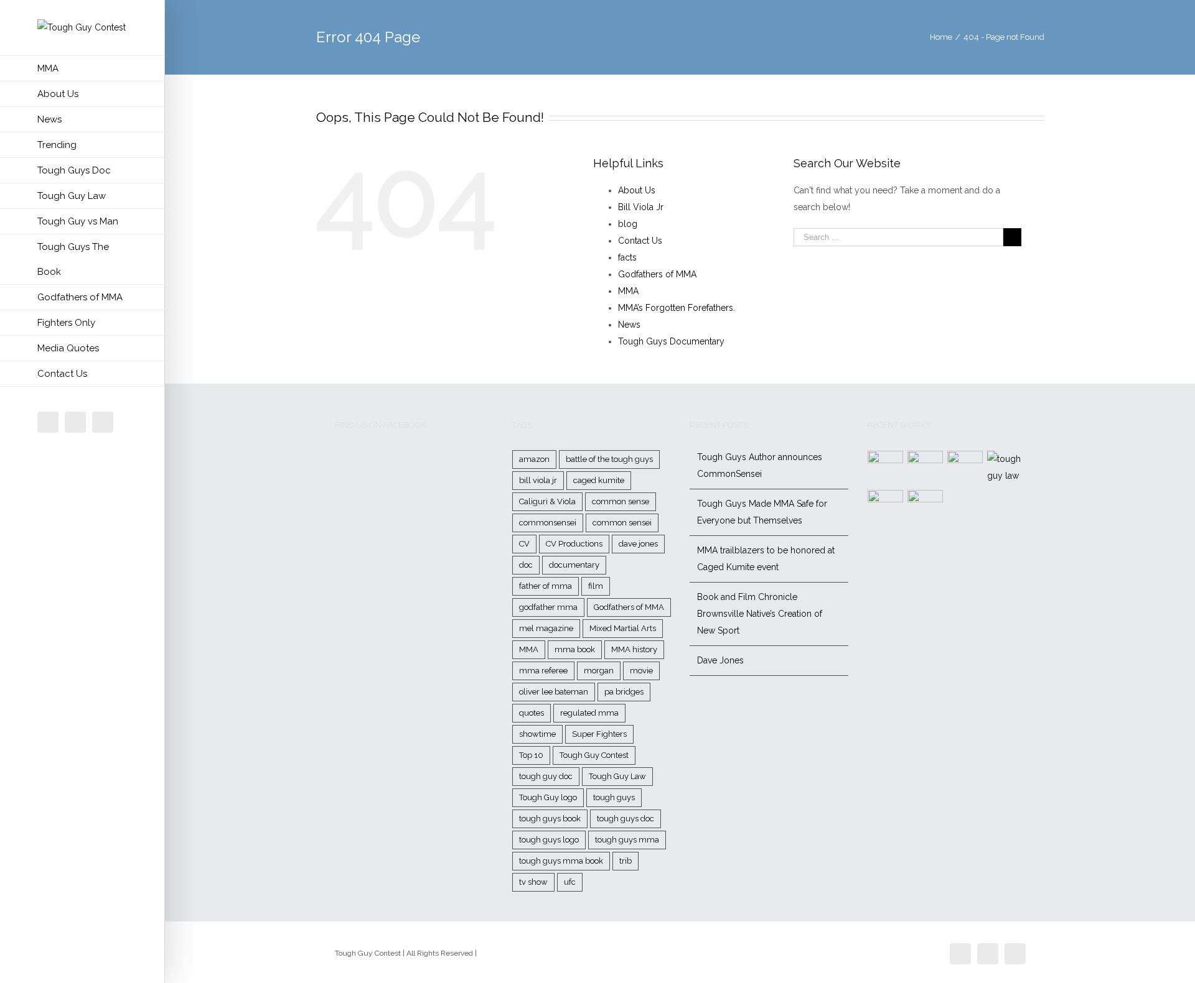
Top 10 (531, 755)
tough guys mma (627, 839)
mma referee (543, 670)
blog (627, 224)
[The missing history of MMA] (885, 507)
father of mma (545, 586)
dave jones (638, 543)
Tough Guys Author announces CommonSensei (759, 465)
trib (625, 860)
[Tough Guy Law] (1005, 467)
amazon (534, 459)
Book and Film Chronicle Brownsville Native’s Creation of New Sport (759, 613)
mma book (575, 649)
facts (627, 257)
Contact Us (640, 241)
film (595, 586)
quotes (531, 713)
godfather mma (548, 607)
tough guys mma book (561, 860)
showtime (537, 734)
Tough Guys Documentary (671, 341)
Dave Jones (720, 660)
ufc (570, 882)
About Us (636, 190)
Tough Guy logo (548, 797)
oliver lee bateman (553, 691)
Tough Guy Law (617, 776)
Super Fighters (599, 734)
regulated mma (589, 713)
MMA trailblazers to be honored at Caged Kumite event (766, 558)
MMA (628, 291)
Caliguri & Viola (547, 501)
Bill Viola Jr (640, 207)
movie (641, 670)
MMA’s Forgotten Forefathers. (676, 308)
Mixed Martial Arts (622, 628)
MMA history (634, 649)
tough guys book (550, 818)
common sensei (622, 522)
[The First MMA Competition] (885, 468)
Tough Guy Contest (594, 755)
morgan (599, 670)
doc (526, 565)
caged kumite (598, 480)
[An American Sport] (925, 507)
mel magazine (546, 628)
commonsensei (547, 522)
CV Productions (574, 543)
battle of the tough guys (609, 459)
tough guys (614, 797)
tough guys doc (625, 818)
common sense (620, 501)
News (629, 325)
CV (524, 543)
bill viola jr (538, 480)
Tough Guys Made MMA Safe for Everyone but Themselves (762, 512)
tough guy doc (546, 776)
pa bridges (624, 691)
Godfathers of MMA (657, 274)
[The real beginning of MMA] (965, 468)
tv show (533, 882)
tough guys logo (549, 839)
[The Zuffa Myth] (925, 468)
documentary (574, 565)
